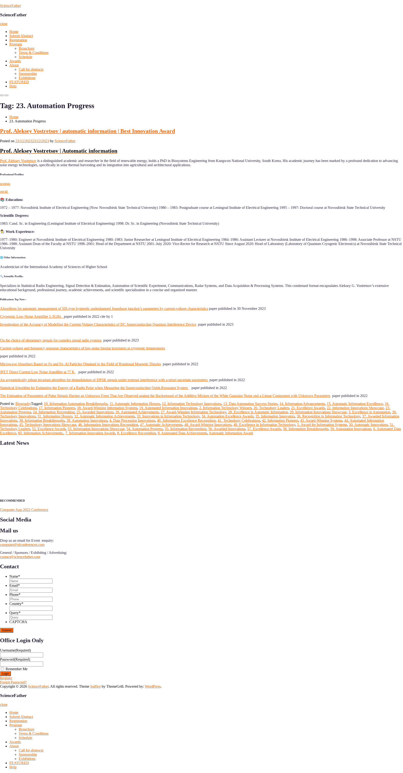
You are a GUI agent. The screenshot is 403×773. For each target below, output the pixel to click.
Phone (15, 595)
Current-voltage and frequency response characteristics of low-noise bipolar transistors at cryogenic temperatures (82, 348)
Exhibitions (27, 78)
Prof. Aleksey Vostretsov (18, 161)
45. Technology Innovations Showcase (47, 425)
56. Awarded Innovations (226, 429)
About (14, 65)
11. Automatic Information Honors (134, 404)
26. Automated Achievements (137, 412)
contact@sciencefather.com (20, 557)
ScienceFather (10, 6)
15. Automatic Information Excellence (355, 404)
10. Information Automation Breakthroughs (76, 404)
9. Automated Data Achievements (182, 433)
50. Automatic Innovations (368, 425)
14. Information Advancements (302, 404)
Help (13, 86)
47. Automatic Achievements (161, 425)
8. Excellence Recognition (136, 433)
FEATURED (19, 82)
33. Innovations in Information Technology (168, 416)
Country (16, 604)
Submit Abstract (21, 36)
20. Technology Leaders (271, 408)
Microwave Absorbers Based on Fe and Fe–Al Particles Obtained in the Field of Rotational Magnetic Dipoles (80, 364)
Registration (18, 40)
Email (14, 585)
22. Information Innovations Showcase (355, 408)
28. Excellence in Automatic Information (258, 412)
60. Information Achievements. (40, 433)
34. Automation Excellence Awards (228, 416)
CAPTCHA (18, 622)
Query (15, 613)
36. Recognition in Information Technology (328, 416)
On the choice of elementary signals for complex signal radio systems (50, 340)
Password (15, 659)
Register (6, 678)
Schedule (25, 57)
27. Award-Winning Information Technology (193, 412)
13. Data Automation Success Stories (250, 404)
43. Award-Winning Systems (321, 420)
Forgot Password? (13, 682)
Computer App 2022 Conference (24, 510)
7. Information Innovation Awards (90, 433)
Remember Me (17, 669)
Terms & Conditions (34, 53)
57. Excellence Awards (264, 429)
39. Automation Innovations (87, 420)
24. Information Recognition (54, 412)
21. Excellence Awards (308, 408)
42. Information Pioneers (280, 420)
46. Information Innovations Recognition (108, 425)
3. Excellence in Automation (369, 412)
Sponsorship (28, 74)
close (3, 24)
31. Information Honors (55, 416)
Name (14, 576)
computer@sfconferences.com (22, 545)
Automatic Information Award (231, 433)
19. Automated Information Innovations (168, 408)
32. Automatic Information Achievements (104, 416)
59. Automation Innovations (350, 429)
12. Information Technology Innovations (191, 404)
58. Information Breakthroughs (305, 429)
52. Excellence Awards (49, 429)
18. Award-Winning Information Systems (107, 408)
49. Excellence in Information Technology (264, 425)
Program (15, 44)
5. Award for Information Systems (322, 425)
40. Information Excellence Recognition (186, 420)
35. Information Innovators (275, 416)
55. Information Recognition (185, 429)
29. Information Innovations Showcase (318, 412)
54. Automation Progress (144, 429)
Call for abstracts (31, 69)
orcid (4, 191)
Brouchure (26, 48)
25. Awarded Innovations (95, 412)
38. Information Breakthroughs (42, 420)
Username (15, 650)
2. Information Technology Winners (225, 408)
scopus (5, 184)
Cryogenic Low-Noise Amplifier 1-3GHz (32, 316)
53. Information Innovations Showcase (96, 429)
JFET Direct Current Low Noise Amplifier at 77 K (38, 372)
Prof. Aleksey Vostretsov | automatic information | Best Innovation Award (87, 131)
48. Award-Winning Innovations (208, 425)
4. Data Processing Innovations (132, 420)
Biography (23, 404)
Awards (15, 61)
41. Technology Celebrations (239, 420)
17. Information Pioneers (57, 408)
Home (13, 32)
